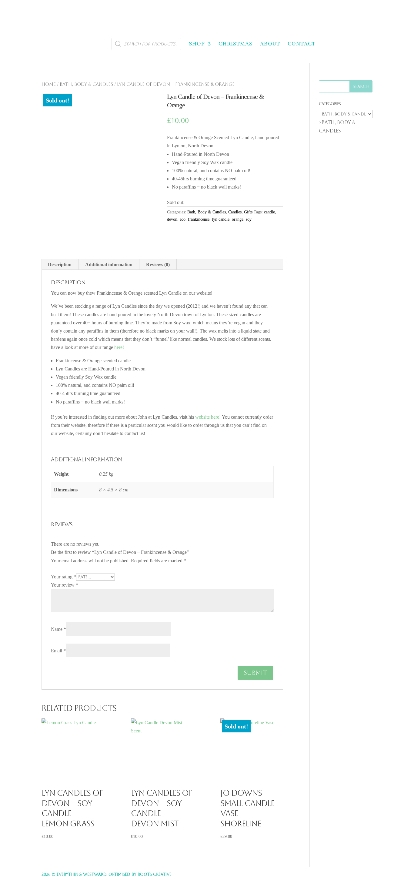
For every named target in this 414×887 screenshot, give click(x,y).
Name (58, 629)
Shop (197, 44)
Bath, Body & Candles (86, 84)
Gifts (248, 212)
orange (237, 219)
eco (182, 219)
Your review (64, 584)
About (270, 44)
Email (58, 650)
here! (119, 347)
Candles (235, 212)
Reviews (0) (158, 264)
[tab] (59, 264)
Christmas (235, 44)
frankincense (198, 219)
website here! (208, 417)
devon (172, 219)
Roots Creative (155, 874)
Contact (302, 44)
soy (249, 219)
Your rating (63, 576)
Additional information (108, 264)
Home (49, 84)
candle (269, 212)
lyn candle (220, 219)
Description (60, 264)
